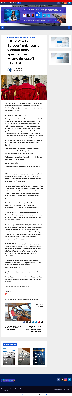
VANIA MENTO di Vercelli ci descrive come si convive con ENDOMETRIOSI (33, 329)
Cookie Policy (67, 389)
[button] (66, 27)
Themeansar (4, 390)
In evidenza (25, 37)
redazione (19, 68)
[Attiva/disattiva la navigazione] (34, 27)
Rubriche (31, 37)
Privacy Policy (58, 389)
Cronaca (17, 37)
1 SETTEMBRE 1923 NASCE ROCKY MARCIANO (14, 328)
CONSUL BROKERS (39, 356)
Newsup (26, 389)
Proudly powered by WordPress (10, 389)
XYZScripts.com (46, 394)
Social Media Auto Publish (28, 394)
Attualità (11, 37)
